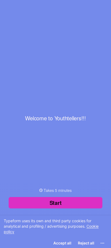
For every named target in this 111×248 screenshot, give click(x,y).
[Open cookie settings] (102, 243)
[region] (55, 231)
